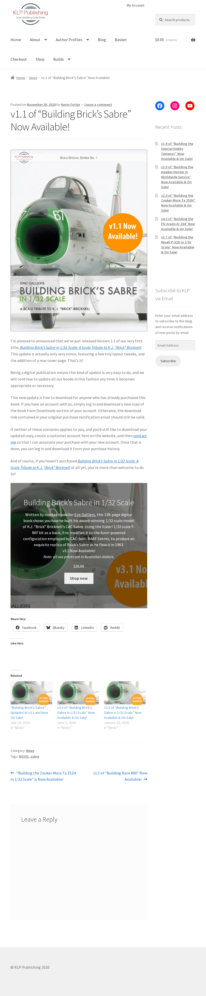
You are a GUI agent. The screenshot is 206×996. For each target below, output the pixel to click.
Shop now (79, 578)
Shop (40, 59)
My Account (135, 5)
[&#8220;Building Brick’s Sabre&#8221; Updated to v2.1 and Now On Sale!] (31, 693)
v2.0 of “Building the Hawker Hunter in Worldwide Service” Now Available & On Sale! (177, 177)
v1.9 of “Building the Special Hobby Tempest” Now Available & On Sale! (177, 151)
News (33, 77)
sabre (34, 756)
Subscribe (168, 361)
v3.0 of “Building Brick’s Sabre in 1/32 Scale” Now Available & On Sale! (76, 712)
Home (16, 39)
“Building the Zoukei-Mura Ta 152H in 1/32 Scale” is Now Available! (43, 776)
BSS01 (24, 756)
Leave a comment (98, 104)
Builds (58, 59)
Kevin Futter (70, 104)
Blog (102, 39)
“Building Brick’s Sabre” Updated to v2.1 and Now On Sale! (29, 712)
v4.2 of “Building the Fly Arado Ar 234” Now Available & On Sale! (178, 224)
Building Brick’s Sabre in (97, 460)
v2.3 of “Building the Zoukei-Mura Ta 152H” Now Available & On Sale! (178, 203)
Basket (121, 39)
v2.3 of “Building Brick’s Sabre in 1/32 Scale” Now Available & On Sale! (122, 712)
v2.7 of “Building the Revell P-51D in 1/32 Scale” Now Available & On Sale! (177, 244)
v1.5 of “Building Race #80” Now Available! (120, 776)
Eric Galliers (84, 514)
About (35, 39)
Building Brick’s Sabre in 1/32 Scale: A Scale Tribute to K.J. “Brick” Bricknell (80, 347)
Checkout (19, 59)
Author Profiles (69, 39)
